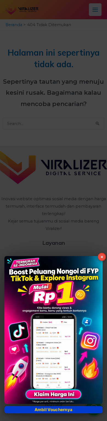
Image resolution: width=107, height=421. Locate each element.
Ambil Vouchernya (54, 409)
